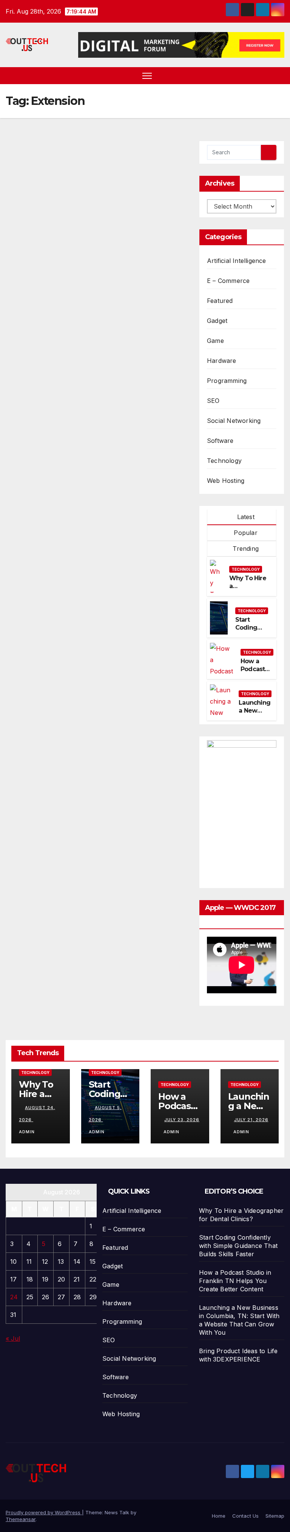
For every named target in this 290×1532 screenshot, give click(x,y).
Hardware (221, 360)
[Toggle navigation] (147, 75)
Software (220, 440)
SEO (213, 400)
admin (171, 1131)
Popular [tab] (245, 532)
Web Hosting (225, 480)
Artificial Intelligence (236, 260)
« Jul (13, 1338)
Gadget (217, 320)
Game (215, 340)
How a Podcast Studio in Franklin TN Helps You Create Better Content (235, 1281)
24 (14, 1297)
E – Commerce (228, 280)
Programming (227, 380)
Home (218, 1516)
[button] (279, 75)
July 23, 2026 (181, 1119)
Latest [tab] (244, 517)
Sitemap (274, 1516)
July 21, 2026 (251, 1119)
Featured (220, 300)
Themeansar (20, 1519)
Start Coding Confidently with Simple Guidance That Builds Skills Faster (238, 1246)
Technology (224, 460)
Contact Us (245, 1516)
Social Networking (234, 420)
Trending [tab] (245, 548)
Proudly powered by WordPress (44, 1512)
